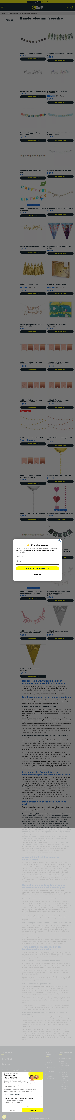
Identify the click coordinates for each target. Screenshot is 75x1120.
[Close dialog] (60, 541)
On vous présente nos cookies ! (13, 1102)
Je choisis (12, 1110)
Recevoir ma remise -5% (37, 568)
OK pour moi (33, 1110)
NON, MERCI (37, 574)
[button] (4, 1116)
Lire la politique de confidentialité (12, 1094)
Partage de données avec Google (14, 1100)
